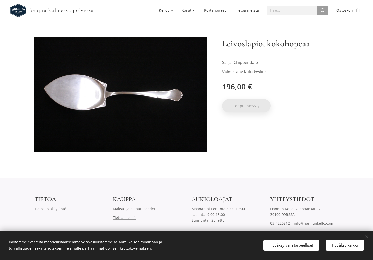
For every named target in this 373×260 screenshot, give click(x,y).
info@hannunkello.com (313, 223)
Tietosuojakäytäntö (50, 208)
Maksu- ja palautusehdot (134, 208)
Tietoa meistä (124, 217)
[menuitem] (165, 10)
